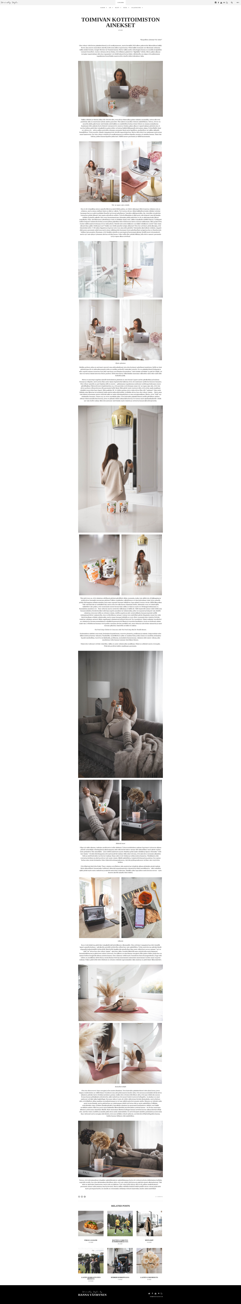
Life (110, 7)
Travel (125, 7)
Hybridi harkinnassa (120, 1277)
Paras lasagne (90, 1240)
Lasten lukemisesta (149, 1277)
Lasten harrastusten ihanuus (91, 1278)
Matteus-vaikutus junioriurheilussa (120, 1241)
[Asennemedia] (227, 2)
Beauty (117, 7)
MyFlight (149, 1240)
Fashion (102, 7)
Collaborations (136, 7)
